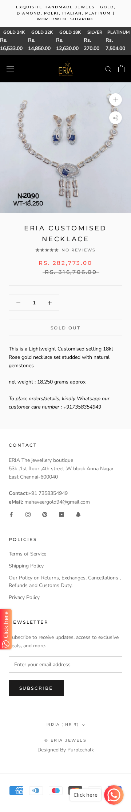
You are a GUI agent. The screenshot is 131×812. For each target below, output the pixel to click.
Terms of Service (27, 553)
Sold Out (65, 328)
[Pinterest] (44, 514)
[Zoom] (115, 99)
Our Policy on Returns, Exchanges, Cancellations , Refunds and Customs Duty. (65, 581)
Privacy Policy (24, 597)
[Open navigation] (10, 68)
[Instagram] (28, 514)
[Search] (108, 69)
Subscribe (36, 688)
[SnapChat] (78, 514)
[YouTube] (61, 514)
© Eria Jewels (65, 740)
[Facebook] (11, 514)
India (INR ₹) (62, 724)
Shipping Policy (26, 565)
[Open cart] (121, 68)
